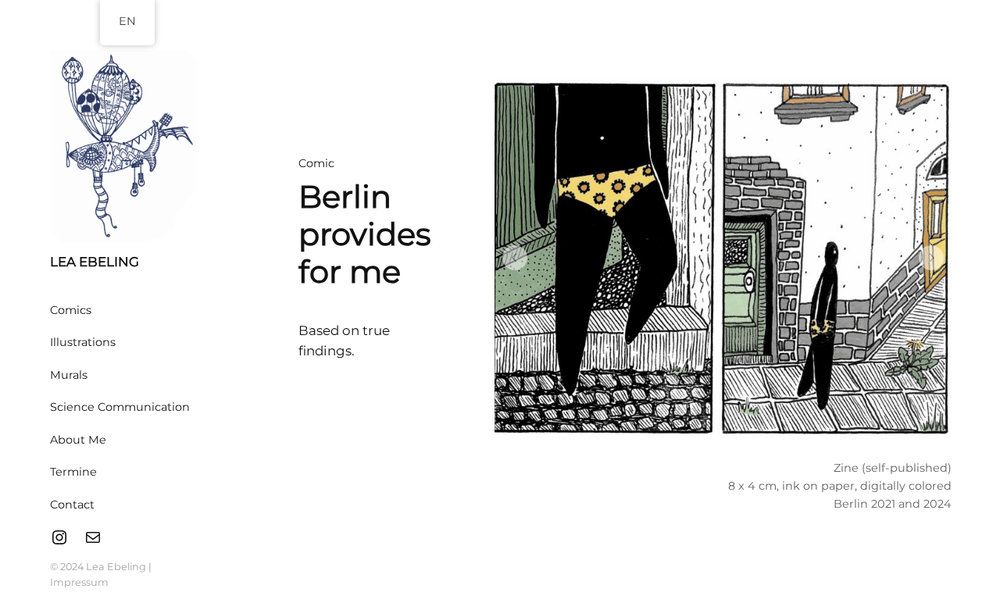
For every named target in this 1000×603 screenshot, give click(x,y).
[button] (514, 257)
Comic (316, 163)
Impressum (79, 582)
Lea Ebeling (94, 261)
